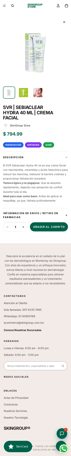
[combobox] (31, 366)
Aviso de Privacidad (16, 397)
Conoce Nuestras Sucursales (22, 330)
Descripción (13, 157)
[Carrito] (66, 6)
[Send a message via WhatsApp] (64, 449)
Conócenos (11, 404)
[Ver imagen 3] (38, 93)
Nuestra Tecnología (16, 417)
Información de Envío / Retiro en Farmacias (30, 215)
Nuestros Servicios (15, 410)
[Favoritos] (5, 125)
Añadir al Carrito (49, 226)
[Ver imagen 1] (9, 93)
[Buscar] (12, 6)
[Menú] (4, 5)
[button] (60, 228)
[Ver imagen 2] (23, 93)
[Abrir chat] (62, 433)
